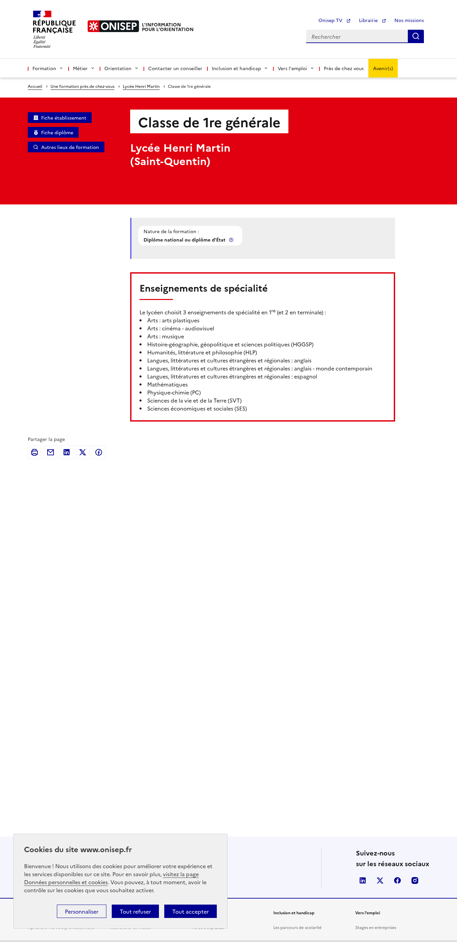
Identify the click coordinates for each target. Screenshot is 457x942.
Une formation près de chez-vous (82, 86)
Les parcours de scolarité (297, 927)
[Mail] (50, 452)
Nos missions (409, 20)
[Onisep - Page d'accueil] (113, 26)
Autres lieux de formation (70, 147)
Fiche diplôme (57, 132)
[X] (82, 452)
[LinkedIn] (66, 452)
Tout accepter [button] (190, 911)
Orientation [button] (117, 68)
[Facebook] (98, 452)
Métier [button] (80, 68)
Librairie (369, 20)
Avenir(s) (383, 68)
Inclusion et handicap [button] (236, 68)
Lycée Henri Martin (141, 86)
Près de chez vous (344, 68)
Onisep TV (331, 20)
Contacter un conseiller (175, 68)
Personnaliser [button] (81, 911)
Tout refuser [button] (135, 911)
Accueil (35, 86)
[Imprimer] (34, 452)
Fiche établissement (63, 117)
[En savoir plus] (232, 239)
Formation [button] (44, 68)
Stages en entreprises (375, 927)
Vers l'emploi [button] (292, 68)
